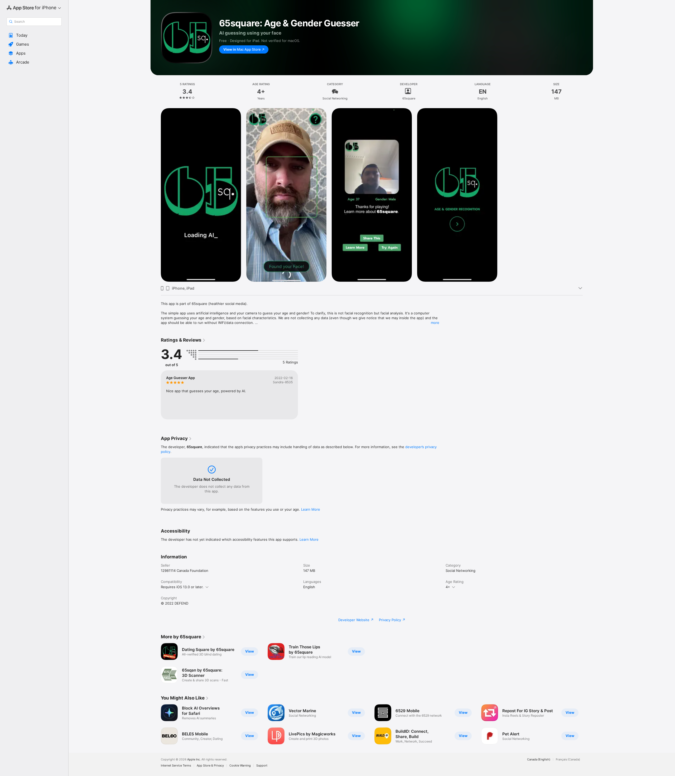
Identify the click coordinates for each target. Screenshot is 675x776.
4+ (448, 587)
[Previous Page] (155, 724)
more (435, 322)
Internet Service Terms (176, 765)
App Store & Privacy (210, 765)
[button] (34, 35)
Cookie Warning (240, 765)
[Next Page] (588, 724)
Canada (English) (538, 759)
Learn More (310, 509)
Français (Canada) (568, 759)
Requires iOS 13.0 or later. (182, 587)
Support (261, 765)
